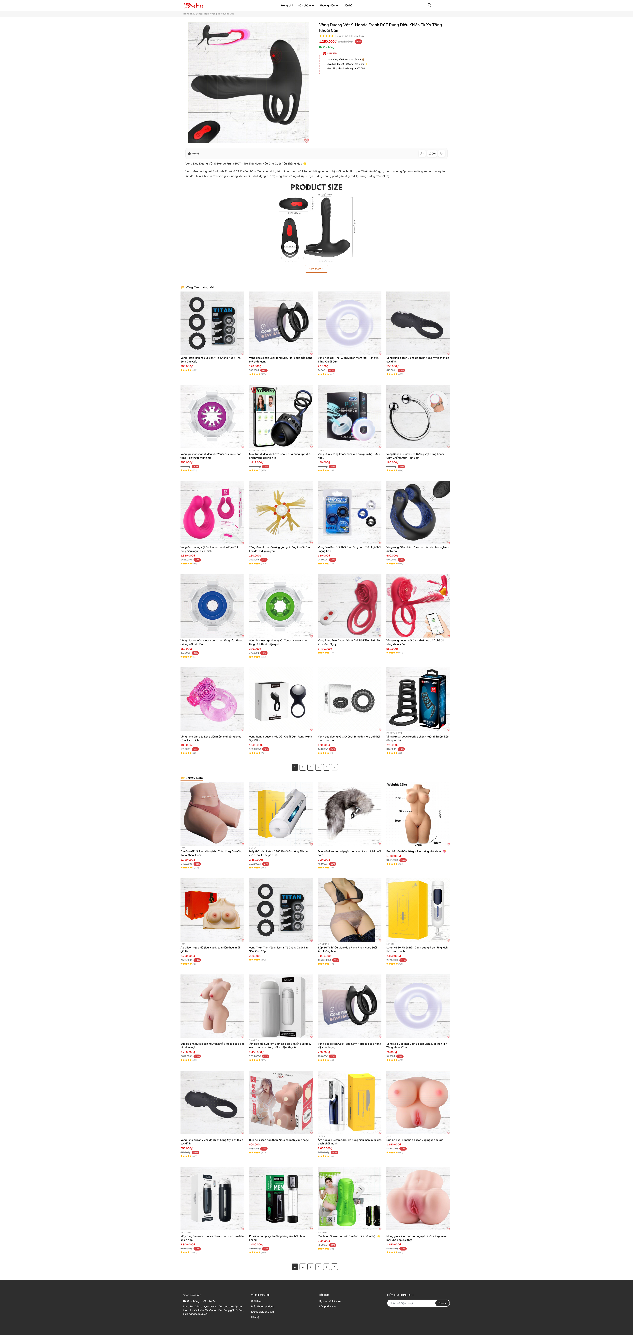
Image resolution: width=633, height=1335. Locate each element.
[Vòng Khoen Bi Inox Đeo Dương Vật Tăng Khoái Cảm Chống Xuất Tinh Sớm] (418, 416)
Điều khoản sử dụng (262, 1306)
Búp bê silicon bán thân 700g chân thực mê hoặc (279, 1139)
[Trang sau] (334, 767)
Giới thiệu (256, 1301)
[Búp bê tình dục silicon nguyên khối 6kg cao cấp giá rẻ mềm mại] (212, 1006)
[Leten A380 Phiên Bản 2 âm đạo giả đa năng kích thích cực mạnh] (418, 910)
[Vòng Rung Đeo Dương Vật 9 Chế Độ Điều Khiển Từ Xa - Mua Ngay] (349, 606)
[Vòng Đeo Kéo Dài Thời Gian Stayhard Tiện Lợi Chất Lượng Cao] (349, 512)
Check (442, 1303)
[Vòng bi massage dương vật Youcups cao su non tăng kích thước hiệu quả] (281, 606)
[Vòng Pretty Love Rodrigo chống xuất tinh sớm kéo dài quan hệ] (418, 699)
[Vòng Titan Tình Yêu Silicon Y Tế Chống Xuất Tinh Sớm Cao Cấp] (212, 323)
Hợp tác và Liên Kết (330, 1301)
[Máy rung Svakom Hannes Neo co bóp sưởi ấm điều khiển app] (212, 1198)
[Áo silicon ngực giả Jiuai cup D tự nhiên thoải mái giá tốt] (212, 910)
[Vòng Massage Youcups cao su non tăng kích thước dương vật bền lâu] (212, 606)
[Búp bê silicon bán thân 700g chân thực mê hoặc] (281, 1102)
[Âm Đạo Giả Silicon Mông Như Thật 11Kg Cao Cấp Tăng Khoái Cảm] (212, 814)
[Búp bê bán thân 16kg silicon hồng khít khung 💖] (418, 814)
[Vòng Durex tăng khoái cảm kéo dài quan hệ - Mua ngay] (349, 416)
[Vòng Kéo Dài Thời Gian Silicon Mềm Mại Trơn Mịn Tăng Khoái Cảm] (349, 323)
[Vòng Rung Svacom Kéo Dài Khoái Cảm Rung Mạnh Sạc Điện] (281, 699)
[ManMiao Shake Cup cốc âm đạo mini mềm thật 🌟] (349, 1198)
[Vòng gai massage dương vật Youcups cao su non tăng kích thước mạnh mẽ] (212, 416)
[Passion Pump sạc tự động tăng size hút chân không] (281, 1198)
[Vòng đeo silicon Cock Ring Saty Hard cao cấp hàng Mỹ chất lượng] (281, 323)
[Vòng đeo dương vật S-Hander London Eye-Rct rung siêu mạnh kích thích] (212, 512)
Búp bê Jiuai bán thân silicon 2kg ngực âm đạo (414, 1139)
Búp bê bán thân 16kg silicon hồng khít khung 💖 (416, 851)
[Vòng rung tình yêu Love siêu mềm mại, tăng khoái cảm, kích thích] (212, 699)
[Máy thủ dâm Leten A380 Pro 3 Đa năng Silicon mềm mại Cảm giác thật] (281, 814)
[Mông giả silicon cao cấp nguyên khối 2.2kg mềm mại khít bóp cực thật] (418, 1198)
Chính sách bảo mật (262, 1311)
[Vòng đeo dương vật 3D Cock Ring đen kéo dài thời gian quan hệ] (349, 699)
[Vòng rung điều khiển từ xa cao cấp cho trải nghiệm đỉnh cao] (418, 512)
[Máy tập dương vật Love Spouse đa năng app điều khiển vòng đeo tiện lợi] (281, 416)
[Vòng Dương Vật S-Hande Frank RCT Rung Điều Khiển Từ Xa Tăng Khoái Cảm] (248, 82)
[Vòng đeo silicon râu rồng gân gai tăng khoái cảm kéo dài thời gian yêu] (281, 512)
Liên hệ (255, 1317)
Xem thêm (315, 268)
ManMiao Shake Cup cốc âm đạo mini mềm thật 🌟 (349, 1236)
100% (432, 153)
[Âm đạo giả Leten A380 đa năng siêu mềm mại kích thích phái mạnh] (349, 1102)
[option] (248, 82)
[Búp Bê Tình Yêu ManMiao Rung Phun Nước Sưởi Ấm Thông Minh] (349, 910)
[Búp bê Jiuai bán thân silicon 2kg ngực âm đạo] (418, 1102)
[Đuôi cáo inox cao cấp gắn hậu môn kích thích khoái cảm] (349, 814)
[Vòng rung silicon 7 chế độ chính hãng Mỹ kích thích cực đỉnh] (418, 323)
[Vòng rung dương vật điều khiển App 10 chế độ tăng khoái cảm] (418, 606)
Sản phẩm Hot (327, 1306)
